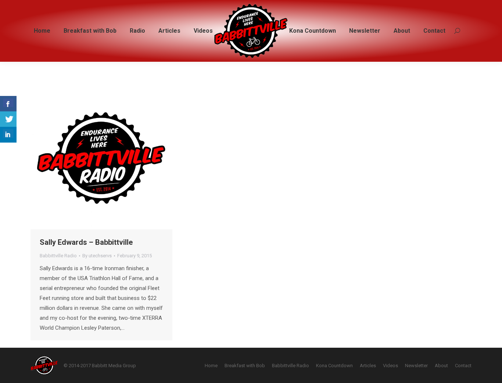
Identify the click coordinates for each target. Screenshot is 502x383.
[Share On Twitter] (8, 119)
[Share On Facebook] (8, 104)
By (97, 255)
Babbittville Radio (58, 255)
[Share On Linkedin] (8, 135)
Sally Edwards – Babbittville (86, 242)
